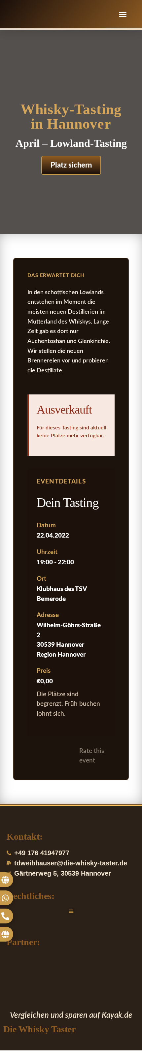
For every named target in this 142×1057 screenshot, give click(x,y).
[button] (123, 14)
